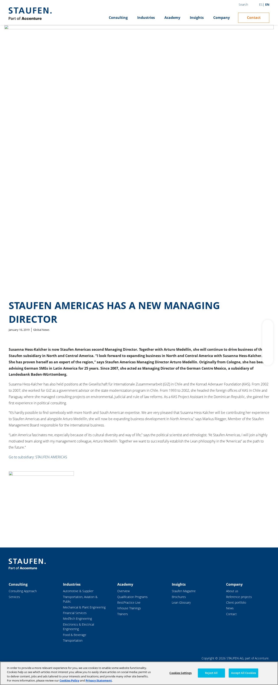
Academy (172, 17)
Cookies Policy (69, 680)
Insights (197, 17)
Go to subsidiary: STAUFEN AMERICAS (38, 457)
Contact (254, 17)
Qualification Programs (132, 597)
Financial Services (75, 613)
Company (221, 17)
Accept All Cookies (243, 673)
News (230, 608)
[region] (139, 673)
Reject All (211, 673)
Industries (146, 17)
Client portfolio (236, 602)
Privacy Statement (99, 680)
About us (232, 591)
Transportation (73, 640)
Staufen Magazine (184, 591)
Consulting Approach (23, 591)
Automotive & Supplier (78, 591)
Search (243, 4)
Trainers (122, 614)
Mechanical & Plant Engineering (84, 607)
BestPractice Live (129, 602)
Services (14, 597)
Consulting (118, 17)
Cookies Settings (180, 673)
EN (267, 4)
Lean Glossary (181, 602)
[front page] (30, 13)
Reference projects (239, 597)
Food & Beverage (74, 635)
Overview (123, 591)
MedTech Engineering (77, 618)
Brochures (179, 597)
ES (261, 4)
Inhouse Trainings (129, 608)
